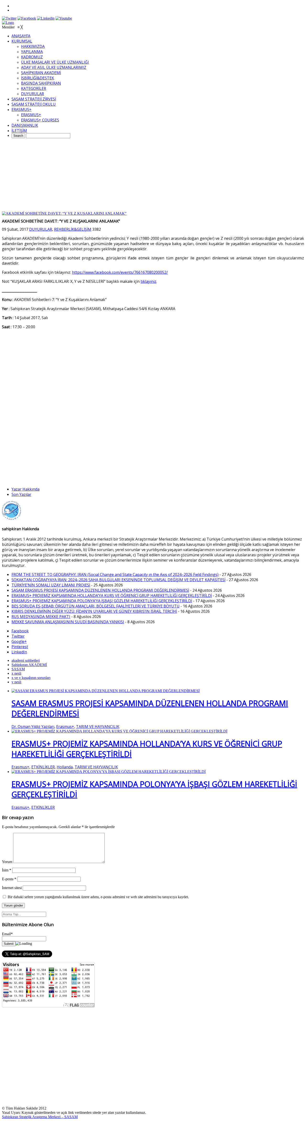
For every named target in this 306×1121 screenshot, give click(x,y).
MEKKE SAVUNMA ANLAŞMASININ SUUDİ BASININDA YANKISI (67, 621)
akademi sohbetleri (25, 660)
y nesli (16, 682)
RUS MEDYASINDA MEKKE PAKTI (40, 616)
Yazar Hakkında (25, 489)
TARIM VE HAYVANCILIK (97, 726)
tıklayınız (148, 281)
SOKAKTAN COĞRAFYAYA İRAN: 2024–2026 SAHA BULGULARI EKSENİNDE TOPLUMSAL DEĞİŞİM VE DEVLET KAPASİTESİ (118, 579)
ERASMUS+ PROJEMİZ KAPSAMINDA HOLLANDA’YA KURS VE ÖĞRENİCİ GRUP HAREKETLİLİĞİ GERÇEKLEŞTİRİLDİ (111, 595)
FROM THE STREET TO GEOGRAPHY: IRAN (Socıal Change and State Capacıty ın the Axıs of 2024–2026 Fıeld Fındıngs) (115, 574)
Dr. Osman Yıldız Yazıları (32, 726)
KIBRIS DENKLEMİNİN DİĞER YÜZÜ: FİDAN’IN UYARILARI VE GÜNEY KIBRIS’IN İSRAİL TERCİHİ (94, 611)
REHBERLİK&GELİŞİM (72, 229)
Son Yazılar (21, 494)
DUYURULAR (40, 229)
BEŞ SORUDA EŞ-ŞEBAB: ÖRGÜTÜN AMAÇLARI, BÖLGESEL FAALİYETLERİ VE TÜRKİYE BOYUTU (95, 606)
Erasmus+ (65, 726)
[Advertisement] (153, 175)
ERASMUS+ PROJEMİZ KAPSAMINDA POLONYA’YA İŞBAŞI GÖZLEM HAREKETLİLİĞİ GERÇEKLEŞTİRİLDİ (101, 600)
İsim (6, 870)
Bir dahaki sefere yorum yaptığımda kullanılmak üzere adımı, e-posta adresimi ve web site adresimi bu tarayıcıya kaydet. (98, 897)
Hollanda (65, 767)
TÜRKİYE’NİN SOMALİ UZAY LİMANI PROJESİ (50, 585)
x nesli (16, 673)
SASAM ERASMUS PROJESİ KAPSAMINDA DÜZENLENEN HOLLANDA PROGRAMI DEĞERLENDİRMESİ (100, 590)
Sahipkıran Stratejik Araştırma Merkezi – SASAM (40, 1117)
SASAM (18, 669)
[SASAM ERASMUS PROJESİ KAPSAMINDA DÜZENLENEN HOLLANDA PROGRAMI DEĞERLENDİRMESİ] (105, 691)
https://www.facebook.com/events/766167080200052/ (120, 272)
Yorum (7, 862)
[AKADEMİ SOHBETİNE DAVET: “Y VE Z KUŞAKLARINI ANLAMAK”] (64, 213)
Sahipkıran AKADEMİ (29, 665)
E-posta (9, 879)
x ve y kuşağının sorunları (30, 678)
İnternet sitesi (12, 888)
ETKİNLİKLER (43, 767)
